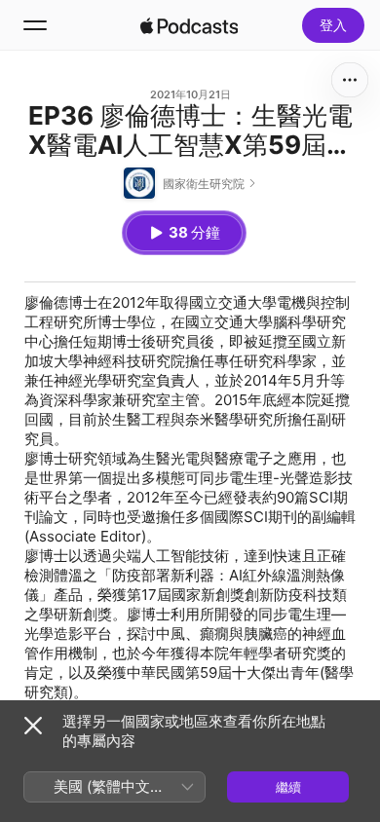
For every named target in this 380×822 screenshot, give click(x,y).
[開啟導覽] (35, 25)
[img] (189, 25)
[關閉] (33, 725)
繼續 (288, 787)
